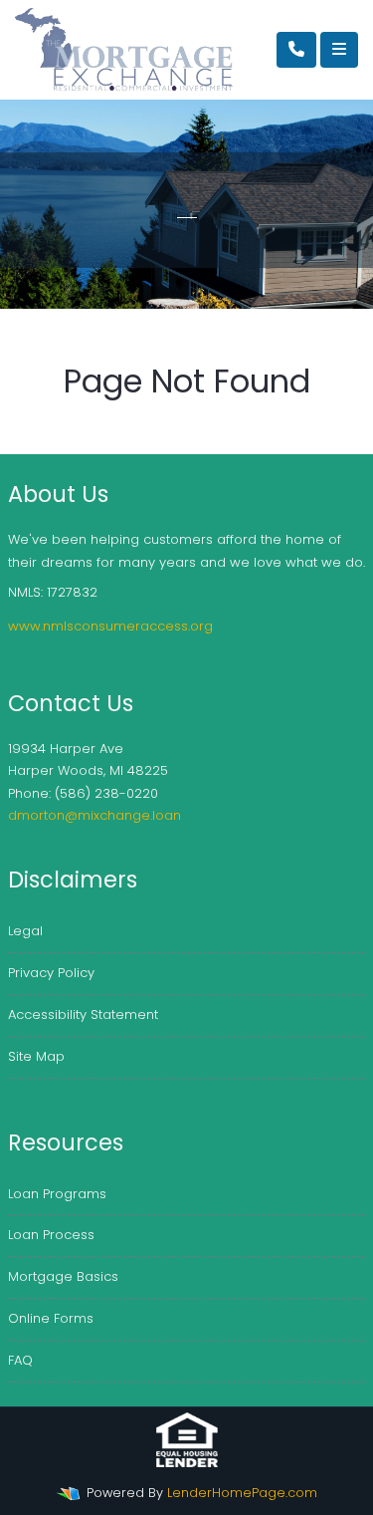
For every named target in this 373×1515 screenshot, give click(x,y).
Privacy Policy (51, 972)
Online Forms (50, 1318)
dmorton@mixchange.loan (94, 815)
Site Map (36, 1056)
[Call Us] (296, 50)
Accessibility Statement (83, 1014)
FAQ (20, 1360)
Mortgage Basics (63, 1276)
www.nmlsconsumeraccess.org (110, 626)
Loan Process (51, 1234)
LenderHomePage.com (242, 1492)
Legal (25, 930)
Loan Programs (57, 1193)
